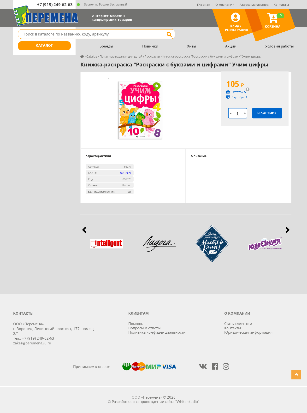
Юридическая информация (248, 332)
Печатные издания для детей (121, 56)
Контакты (281, 4)
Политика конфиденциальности (157, 332)
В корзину (267, 113)
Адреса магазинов (254, 4)
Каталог (44, 45)
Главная (203, 4)
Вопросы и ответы (144, 327)
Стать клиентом (238, 323)
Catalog (91, 56)
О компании (225, 4)
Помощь (135, 323)
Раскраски (152, 56)
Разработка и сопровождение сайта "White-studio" (155, 401)
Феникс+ (125, 173)
